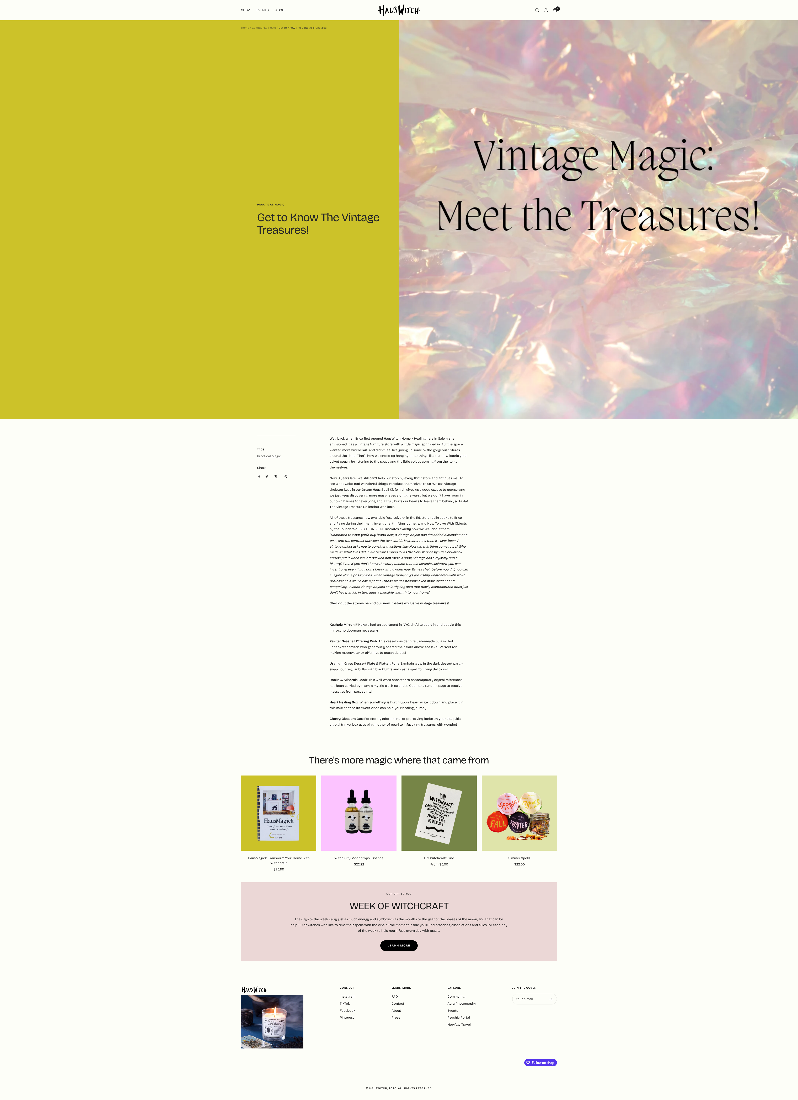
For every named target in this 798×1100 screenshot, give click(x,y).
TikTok (345, 1003)
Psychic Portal (458, 1017)
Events (452, 1011)
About (396, 1011)
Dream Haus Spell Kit (378, 490)
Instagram (347, 996)
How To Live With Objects (447, 523)
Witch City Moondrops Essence (358, 858)
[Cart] (555, 10)
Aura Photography (461, 1003)
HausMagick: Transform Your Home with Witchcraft (279, 860)
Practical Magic (270, 204)
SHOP (245, 10)
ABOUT (280, 10)
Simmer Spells (519, 858)
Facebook (347, 1011)
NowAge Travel (459, 1024)
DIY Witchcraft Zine (439, 858)
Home (245, 27)
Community (456, 996)
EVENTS (262, 10)
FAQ (395, 996)
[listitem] (259, 476)
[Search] (537, 10)
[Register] (551, 999)
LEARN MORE (399, 945)
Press (396, 1017)
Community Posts (264, 27)
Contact (398, 1003)
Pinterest (347, 1017)
